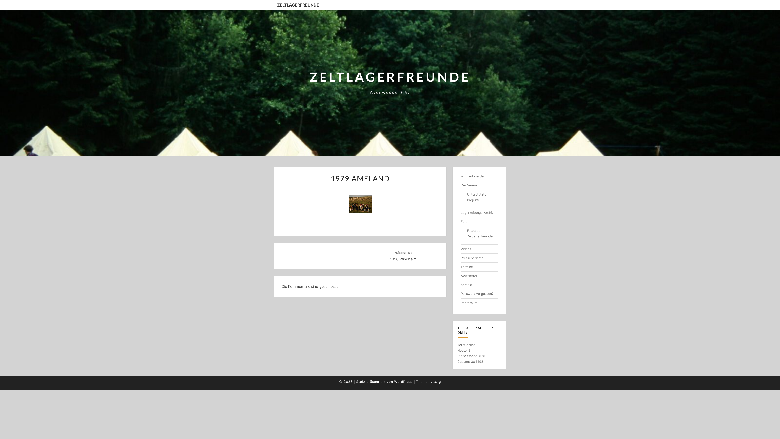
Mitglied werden (473, 176)
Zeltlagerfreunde (298, 5)
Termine (467, 267)
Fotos (465, 222)
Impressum (469, 303)
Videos (466, 249)
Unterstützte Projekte (476, 197)
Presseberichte (472, 258)
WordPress (403, 382)
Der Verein (469, 185)
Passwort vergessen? (477, 294)
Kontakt (466, 285)
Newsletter (469, 276)
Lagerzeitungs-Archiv (477, 213)
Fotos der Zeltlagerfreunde (480, 233)
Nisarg (435, 382)
